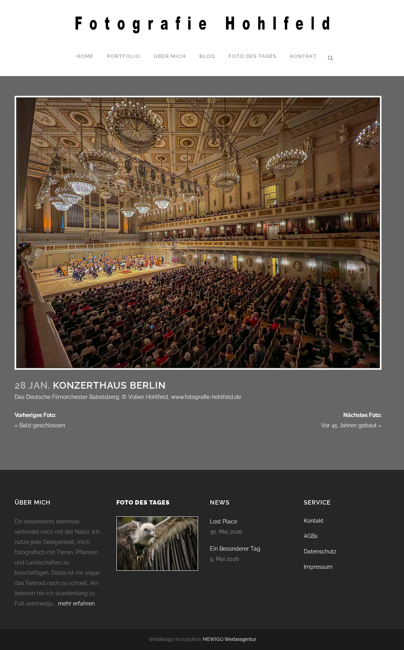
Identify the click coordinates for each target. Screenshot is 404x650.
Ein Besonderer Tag (235, 549)
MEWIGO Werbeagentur (229, 639)
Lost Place (223, 521)
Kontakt (314, 521)
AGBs (311, 536)
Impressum (318, 567)
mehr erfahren (76, 603)
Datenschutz (320, 551)
